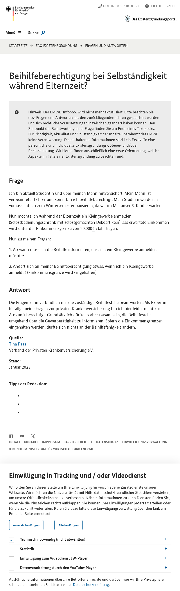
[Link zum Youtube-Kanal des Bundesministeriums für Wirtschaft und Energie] (22, 436)
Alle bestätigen (68, 525)
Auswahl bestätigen (26, 525)
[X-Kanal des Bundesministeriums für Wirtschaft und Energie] (33, 436)
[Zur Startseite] (150, 19)
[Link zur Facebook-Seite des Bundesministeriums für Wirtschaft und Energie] (11, 436)
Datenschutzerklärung (91, 584)
